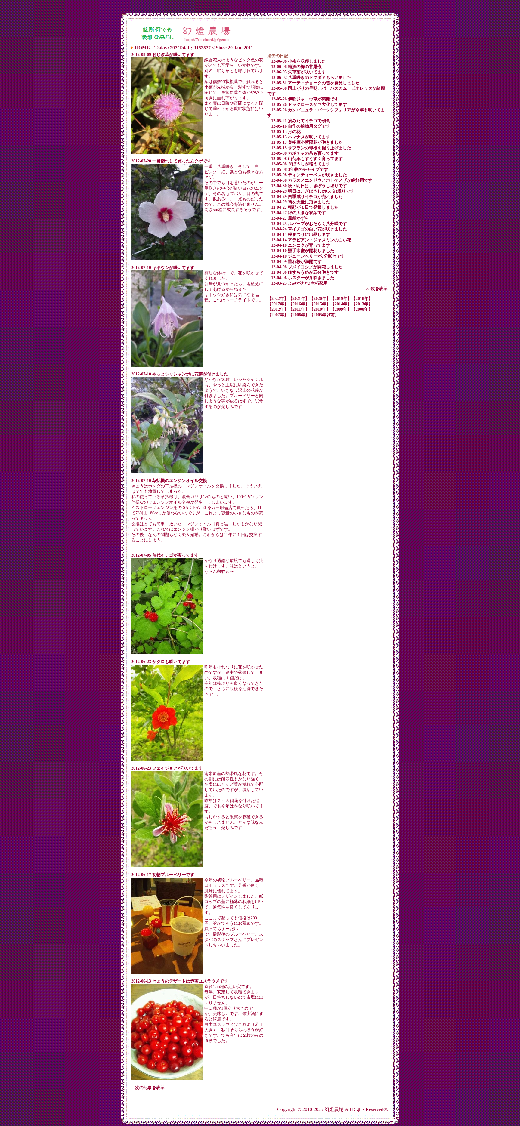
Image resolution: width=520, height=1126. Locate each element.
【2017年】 (277, 304)
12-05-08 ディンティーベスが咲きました (309, 175)
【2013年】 (362, 304)
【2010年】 (319, 309)
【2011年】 (298, 309)
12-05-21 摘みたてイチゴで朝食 (300, 121)
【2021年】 (298, 298)
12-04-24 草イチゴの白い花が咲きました (309, 229)
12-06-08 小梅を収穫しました (298, 61)
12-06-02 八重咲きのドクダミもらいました (311, 77)
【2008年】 (362, 309)
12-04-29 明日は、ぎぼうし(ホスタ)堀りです (312, 191)
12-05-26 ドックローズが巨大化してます (309, 104)
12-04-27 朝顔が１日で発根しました (305, 207)
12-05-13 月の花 (286, 131)
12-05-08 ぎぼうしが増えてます (300, 164)
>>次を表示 (377, 288)
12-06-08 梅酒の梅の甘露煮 (296, 66)
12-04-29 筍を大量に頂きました (300, 202)
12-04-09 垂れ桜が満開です (296, 261)
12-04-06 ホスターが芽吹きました (302, 278)
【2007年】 (277, 315)
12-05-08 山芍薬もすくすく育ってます (307, 158)
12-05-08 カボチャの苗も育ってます (305, 153)
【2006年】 (298, 315)
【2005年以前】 (324, 315)
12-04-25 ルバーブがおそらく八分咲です (309, 223)
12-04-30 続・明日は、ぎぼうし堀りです (309, 186)
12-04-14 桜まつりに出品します (300, 234)
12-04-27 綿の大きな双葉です (298, 213)
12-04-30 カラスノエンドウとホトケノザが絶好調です (321, 180)
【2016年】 (298, 304)
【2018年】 (362, 298)
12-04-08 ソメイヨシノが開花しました (307, 267)
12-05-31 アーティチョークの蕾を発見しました (315, 83)
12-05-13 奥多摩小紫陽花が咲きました (307, 142)
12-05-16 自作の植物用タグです (300, 126)
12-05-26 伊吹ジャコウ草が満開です (305, 99)
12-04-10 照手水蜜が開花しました (302, 250)
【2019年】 (340, 298)
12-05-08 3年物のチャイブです (299, 169)
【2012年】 (277, 309)
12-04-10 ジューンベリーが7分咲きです (308, 256)
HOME (142, 47)
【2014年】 (340, 304)
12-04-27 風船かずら (290, 218)
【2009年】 (340, 309)
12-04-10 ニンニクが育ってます (300, 245)
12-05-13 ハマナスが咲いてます (300, 137)
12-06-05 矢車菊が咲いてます (298, 72)
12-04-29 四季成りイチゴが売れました (307, 196)
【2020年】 (319, 298)
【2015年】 (319, 304)
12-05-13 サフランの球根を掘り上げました (311, 148)
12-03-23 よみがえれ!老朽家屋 (299, 283)
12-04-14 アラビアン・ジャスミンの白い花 (311, 240)
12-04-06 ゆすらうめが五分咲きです (305, 272)
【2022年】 (277, 298)
